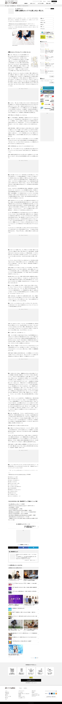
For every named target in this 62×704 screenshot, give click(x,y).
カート (45, 1)
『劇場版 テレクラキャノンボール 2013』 (27, 373)
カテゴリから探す (41, 3)
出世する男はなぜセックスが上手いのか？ (16, 516)
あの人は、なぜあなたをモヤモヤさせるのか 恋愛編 (18, 510)
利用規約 (33, 692)
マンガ (43, 26)
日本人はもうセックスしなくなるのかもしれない (17, 23)
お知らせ (43, 28)
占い (51, 80)
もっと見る (51, 76)
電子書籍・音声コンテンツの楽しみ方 (23, 693)
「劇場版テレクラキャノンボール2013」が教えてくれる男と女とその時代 (21, 518)
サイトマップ (34, 696)
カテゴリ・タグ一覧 (8, 696)
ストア (54, 3)
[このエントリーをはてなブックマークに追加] (54, 693)
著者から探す (48, 3)
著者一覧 (6, 697)
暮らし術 (8, 5)
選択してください (32, 560)
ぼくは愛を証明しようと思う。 (14, 504)
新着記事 (25, 3)
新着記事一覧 (7, 692)
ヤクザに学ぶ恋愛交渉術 (13, 508)
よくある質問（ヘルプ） (21, 697)
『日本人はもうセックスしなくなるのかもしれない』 (17, 474)
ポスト (53, 8)
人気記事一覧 (7, 693)
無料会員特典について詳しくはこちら (31, 682)
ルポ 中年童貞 (11, 507)
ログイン (49, 1)
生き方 (43, 18)
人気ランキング (32, 3)
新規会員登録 (54, 1)
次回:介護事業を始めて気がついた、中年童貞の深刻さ (30, 527)
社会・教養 (43, 22)
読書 (42, 24)
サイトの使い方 (20, 692)
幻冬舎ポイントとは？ (21, 696)
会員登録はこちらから (31, 680)
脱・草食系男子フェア (13, 5)
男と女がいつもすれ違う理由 (14, 513)
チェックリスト (47, 80)
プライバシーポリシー (35, 693)
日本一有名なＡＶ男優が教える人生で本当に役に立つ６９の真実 (20, 515)
